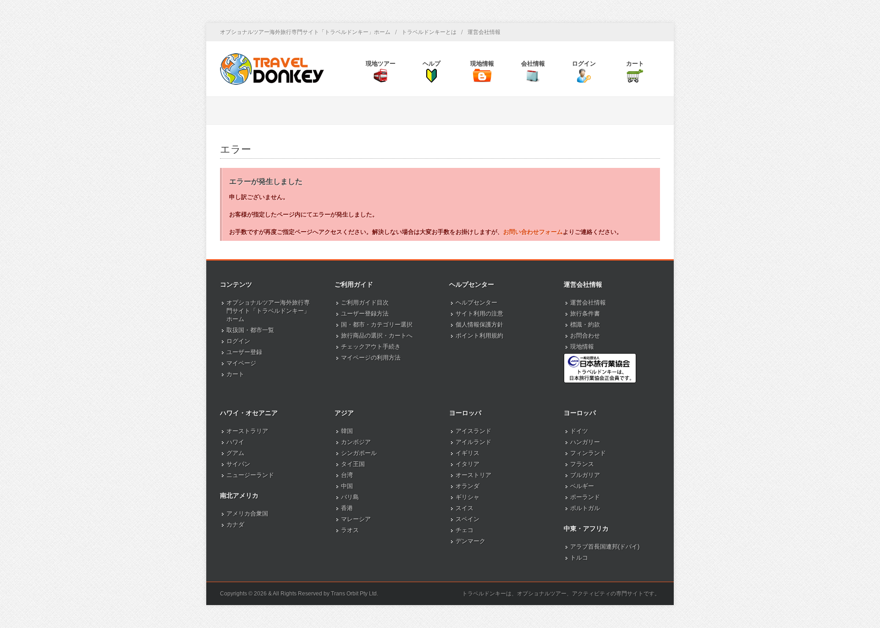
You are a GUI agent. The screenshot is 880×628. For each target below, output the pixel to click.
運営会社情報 (484, 32)
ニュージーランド (250, 475)
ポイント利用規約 (479, 335)
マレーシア (356, 519)
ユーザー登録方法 (365, 313)
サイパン (238, 464)
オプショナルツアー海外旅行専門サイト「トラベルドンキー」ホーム (305, 32)
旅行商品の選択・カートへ (376, 335)
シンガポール (359, 453)
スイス (464, 508)
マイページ (241, 363)
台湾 (347, 475)
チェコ (464, 530)
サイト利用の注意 (479, 313)
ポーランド (585, 497)
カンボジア (356, 442)
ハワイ (235, 442)
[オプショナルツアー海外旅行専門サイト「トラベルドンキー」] (272, 68)
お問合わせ (585, 335)
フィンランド (588, 453)
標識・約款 (585, 324)
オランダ (467, 486)
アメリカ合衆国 (247, 513)
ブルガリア (585, 475)
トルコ (579, 557)
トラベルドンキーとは (429, 32)
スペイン (467, 519)
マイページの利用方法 (371, 357)
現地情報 (582, 346)
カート (235, 374)
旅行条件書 (585, 313)
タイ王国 (353, 464)
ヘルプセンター (476, 302)
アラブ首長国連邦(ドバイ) (604, 546)
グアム (235, 453)
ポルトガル (585, 508)
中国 (347, 486)
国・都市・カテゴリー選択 (376, 324)
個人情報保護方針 (479, 324)
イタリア (467, 464)
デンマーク (470, 541)
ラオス (350, 530)
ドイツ (579, 431)
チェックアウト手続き (371, 346)
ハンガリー (585, 442)
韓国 (347, 431)
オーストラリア (247, 431)
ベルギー (582, 486)
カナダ (235, 524)
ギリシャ (467, 497)
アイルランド (473, 442)
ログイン (238, 341)
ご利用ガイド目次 (365, 302)
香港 (347, 508)
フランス (582, 464)
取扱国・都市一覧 (250, 330)
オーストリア (473, 475)
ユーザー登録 (244, 352)
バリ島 (350, 497)
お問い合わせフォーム (533, 231)
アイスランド (473, 431)
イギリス (467, 453)
